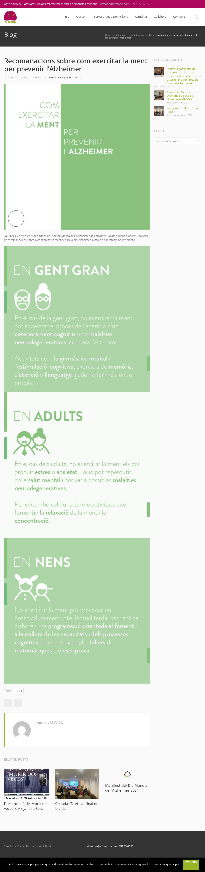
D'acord (191, 862)
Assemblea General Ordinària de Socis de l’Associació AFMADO (180, 95)
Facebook (8, 703)
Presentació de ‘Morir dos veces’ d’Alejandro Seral (26, 806)
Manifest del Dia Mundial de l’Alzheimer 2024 (126, 788)
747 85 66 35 (140, 4)
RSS (197, 4)
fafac (19, 690)
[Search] (196, 17)
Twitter (18, 703)
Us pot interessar (136, 34)
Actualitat (121, 34)
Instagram (189, 4)
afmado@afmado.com (115, 4)
